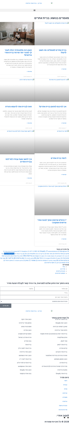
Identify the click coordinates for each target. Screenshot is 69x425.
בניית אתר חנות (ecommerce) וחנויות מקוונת (53, 334)
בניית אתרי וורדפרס (61, 319)
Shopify (44, 251)
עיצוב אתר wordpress (24, 366)
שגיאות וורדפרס (41, 260)
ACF (19, 251)
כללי (64, 267)
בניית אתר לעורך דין (25, 359)
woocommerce (54, 251)
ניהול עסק (38, 258)
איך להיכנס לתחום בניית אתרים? (52, 106)
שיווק (25, 260)
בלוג (25, 254)
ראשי (65, 380)
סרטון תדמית (29, 258)
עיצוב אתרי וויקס (26, 319)
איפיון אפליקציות (62, 337)
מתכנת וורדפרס (62, 370)
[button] (34, 10)
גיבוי (65, 256)
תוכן (57, 262)
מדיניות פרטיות (63, 410)
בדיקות (41, 253)
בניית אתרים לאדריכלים (24, 362)
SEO (37, 251)
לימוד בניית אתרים (58, 158)
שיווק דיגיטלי (8, 260)
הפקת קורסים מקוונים (24, 334)
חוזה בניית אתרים (16, 256)
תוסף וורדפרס (49, 262)
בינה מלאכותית (32, 254)
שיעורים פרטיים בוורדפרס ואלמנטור (56, 355)
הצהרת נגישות (63, 405)
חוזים (7, 256)
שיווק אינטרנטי (18, 260)
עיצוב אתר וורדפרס (25, 352)
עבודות (65, 385)
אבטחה (14, 251)
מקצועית (46, 258)
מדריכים (62, 269)
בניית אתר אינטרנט (61, 352)
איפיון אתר (7, 251)
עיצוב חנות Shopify (61, 323)
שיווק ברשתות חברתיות (60, 326)
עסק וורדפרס (19, 258)
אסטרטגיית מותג (26, 326)
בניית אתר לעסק (62, 344)
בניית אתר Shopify (61, 373)
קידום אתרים (61, 260)
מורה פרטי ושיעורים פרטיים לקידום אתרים (54, 366)
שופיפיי (32, 260)
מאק (58, 258)
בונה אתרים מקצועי (25, 373)
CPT (32, 251)
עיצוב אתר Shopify (25, 370)
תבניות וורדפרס (60, 271)
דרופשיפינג (59, 256)
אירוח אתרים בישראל (24, 337)
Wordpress (64, 251)
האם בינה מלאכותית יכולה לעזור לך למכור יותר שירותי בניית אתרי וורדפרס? (18, 52)
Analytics (25, 251)
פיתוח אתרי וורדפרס (61, 330)
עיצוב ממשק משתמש (60, 359)
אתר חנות (48, 254)
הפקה (41, 256)
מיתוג (52, 258)
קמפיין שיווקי (51, 260)
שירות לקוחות (64, 262)
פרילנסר (9, 258)
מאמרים (65, 397)
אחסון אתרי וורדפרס (25, 323)
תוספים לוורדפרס (60, 273)
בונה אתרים (27, 341)
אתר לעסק (64, 341)
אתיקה (66, 254)
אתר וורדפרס (57, 254)
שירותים (65, 393)
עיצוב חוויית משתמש (25, 355)
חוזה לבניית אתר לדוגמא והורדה (18, 106)
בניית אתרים (9, 254)
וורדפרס (27, 256)
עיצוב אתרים (27, 330)
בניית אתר (18, 253)
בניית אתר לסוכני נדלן (24, 348)
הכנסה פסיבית (49, 256)
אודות (65, 389)
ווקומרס (35, 256)
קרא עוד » (63, 69)
